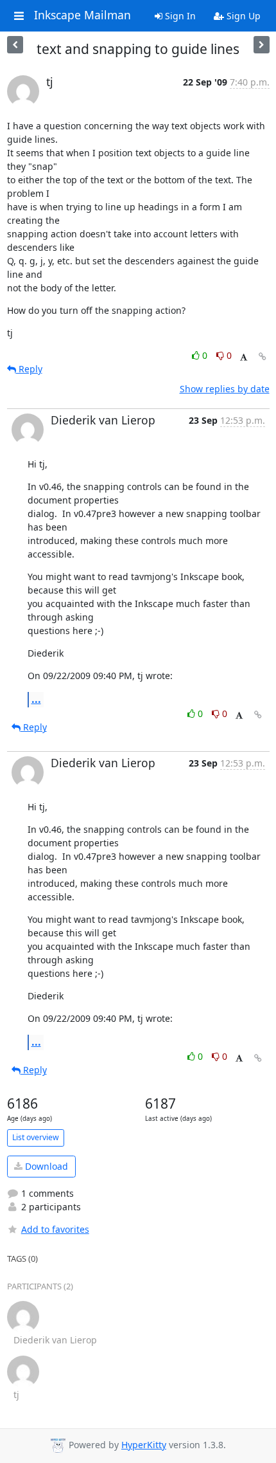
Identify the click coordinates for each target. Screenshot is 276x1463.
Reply (29, 369)
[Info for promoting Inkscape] (262, 44)
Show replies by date (225, 389)
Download (45, 1166)
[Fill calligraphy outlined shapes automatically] (15, 44)
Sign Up (242, 16)
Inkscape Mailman (82, 15)
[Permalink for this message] (262, 356)
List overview (35, 1137)
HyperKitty (143, 1445)
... (36, 699)
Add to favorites (55, 1229)
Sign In (179, 16)
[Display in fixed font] (243, 357)
